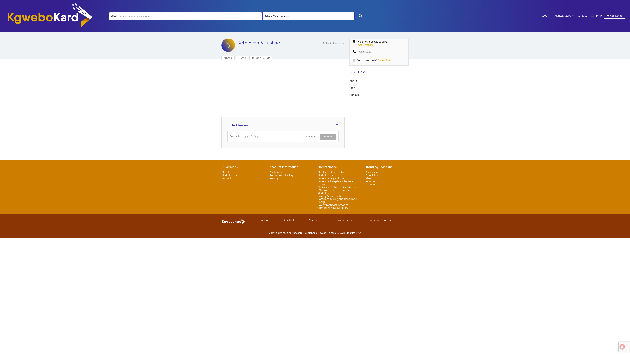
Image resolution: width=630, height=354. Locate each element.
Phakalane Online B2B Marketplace (338, 187)
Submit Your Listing (281, 175)
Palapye (370, 181)
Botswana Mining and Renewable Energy (337, 200)
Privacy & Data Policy (330, 196)
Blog (352, 87)
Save (243, 58)
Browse (328, 136)
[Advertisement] (283, 88)
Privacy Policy (343, 220)
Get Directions (365, 45)
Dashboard (276, 172)
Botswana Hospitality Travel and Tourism (337, 183)
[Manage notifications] (622, 346)
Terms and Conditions (380, 220)
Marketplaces (563, 15)
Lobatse (370, 184)
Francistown (373, 175)
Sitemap (314, 220)
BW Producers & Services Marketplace (333, 192)
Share (229, 58)
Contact (582, 15)
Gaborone (372, 172)
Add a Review (262, 58)
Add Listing (615, 15)
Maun (369, 178)
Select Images (309, 136)
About (544, 15)
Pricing (274, 178)
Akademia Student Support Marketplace (333, 174)
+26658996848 (365, 52)
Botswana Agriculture (330, 178)
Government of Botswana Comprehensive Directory (332, 206)
